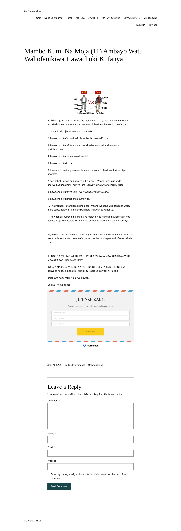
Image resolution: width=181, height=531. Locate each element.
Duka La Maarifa (53, 17)
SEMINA (140, 24)
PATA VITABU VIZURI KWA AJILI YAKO (74, 4)
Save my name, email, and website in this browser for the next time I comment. (89, 476)
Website (51, 460)
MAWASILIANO (132, 17)
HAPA (80, 260)
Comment (53, 400)
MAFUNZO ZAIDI (111, 17)
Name (51, 433)
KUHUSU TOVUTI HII (87, 17)
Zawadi (153, 24)
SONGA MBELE (32, 10)
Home (69, 17)
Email (51, 447)
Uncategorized (95, 365)
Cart (38, 17)
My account (150, 17)
